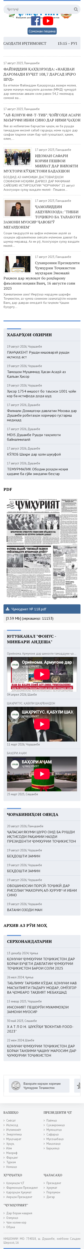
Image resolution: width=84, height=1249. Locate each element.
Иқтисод (12, 1125)
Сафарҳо (52, 1134)
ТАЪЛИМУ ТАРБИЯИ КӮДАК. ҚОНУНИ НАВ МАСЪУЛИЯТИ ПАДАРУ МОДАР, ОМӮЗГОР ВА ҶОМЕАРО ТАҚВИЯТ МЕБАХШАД (42, 988)
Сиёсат (11, 1120)
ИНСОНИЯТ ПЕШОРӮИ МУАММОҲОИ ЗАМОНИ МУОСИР (38, 1009)
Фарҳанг (12, 1158)
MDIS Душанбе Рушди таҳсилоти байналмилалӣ (34, 437)
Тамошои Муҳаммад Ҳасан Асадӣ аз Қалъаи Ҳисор (36, 374)
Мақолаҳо (53, 1144)
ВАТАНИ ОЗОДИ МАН (24, 909)
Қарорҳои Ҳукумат (19, 1192)
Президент (53, 1183)
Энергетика (14, 1134)
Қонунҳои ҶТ (15, 1183)
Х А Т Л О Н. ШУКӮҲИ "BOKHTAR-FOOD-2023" (40, 1028)
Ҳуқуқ (10, 1144)
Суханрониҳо (55, 1125)
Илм (9, 1148)
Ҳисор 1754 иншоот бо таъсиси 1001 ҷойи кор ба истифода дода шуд (41, 393)
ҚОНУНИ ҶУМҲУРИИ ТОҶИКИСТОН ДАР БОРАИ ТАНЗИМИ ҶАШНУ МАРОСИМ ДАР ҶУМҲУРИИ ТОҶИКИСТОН (41, 1051)
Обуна (10, 1227)
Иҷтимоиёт (13, 1130)
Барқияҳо (53, 1148)
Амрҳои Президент (19, 1197)
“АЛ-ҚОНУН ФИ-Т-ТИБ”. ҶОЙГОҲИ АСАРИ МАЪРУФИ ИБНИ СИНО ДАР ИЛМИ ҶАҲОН (42, 117)
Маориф (12, 1153)
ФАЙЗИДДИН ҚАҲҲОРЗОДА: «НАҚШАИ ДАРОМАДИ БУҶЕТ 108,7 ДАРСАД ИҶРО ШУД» (40, 74)
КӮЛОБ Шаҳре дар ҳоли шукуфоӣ (34, 454)
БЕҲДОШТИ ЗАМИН (23, 856)
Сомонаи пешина (42, 31)
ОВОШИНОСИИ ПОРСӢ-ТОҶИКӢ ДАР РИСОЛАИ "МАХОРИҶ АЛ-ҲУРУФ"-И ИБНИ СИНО (42, 890)
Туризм (11, 1162)
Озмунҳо (12, 1218)
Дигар (50, 1197)
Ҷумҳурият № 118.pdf (28, 609)
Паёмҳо (51, 1120)
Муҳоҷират (13, 1139)
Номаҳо (11, 1167)
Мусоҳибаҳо (55, 1139)
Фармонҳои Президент (22, 1188)
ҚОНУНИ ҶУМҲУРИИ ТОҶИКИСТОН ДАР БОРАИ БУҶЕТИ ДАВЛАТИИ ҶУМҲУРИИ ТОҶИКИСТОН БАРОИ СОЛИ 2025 (41, 963)
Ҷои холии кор (16, 1222)
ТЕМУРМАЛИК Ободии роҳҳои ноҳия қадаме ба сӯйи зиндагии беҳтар (37, 471)
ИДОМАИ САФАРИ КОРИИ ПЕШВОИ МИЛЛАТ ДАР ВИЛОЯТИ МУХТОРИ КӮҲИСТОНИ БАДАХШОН (41, 163)
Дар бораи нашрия (19, 1213)
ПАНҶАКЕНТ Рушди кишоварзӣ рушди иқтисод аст (38, 354)
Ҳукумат (51, 1188)
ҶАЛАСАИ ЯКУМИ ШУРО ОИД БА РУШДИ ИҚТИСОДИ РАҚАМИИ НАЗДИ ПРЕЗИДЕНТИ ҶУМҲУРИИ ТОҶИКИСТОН (41, 836)
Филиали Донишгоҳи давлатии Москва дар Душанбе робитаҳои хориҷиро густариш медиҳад (42, 415)
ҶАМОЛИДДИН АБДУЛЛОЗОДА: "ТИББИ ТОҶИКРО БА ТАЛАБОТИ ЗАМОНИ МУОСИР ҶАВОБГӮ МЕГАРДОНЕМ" (42, 217)
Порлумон (53, 1192)
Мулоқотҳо (54, 1130)
